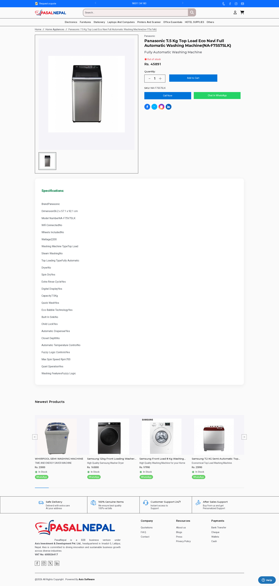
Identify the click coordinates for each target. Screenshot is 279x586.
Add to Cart (193, 78)
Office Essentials (172, 22)
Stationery (99, 22)
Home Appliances (55, 29)
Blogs (179, 532)
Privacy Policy (183, 541)
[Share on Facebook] (147, 107)
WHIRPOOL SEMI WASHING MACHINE (59, 458)
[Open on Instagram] (161, 107)
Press (179, 536)
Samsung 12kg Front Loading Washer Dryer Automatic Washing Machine (110, 458)
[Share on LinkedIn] (168, 107)
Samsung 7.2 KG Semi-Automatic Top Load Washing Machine (215, 458)
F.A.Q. (143, 532)
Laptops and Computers (121, 22)
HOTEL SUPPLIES (194, 22)
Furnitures (85, 22)
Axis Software (87, 579)
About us (181, 527)
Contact (145, 536)
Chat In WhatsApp (217, 95)
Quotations (147, 527)
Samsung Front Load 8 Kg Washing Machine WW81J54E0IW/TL (162, 458)
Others (210, 22)
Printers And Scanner (149, 22)
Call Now (167, 95)
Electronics (71, 22)
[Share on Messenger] (154, 107)
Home (38, 29)
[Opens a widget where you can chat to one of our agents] (267, 580)
